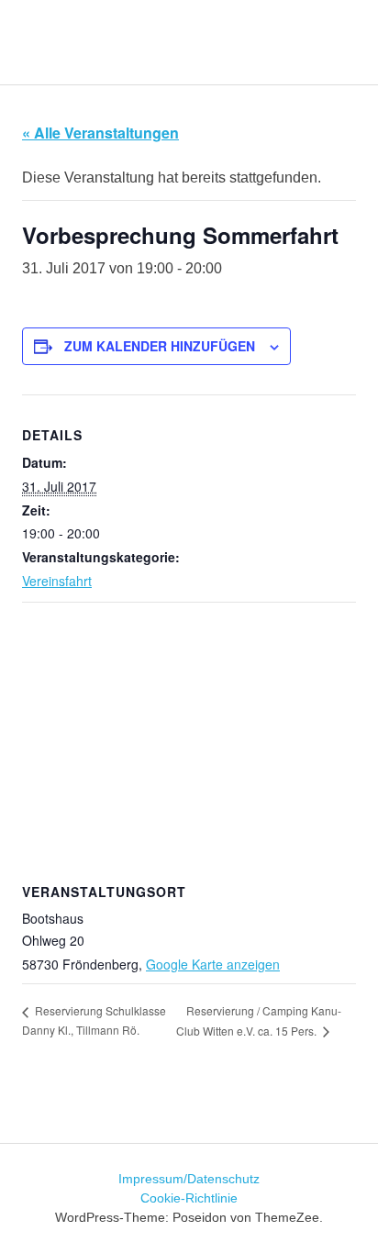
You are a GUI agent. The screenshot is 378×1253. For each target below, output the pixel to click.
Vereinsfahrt (57, 580)
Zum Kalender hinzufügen (159, 346)
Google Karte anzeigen (213, 964)
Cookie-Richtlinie (189, 1198)
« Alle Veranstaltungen (100, 132)
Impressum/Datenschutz (189, 1178)
